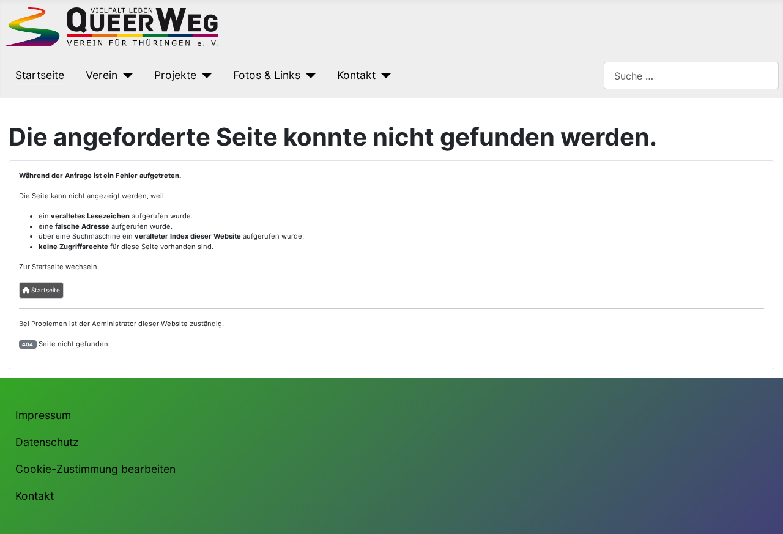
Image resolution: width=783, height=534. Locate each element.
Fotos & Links (266, 75)
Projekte (175, 75)
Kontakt (356, 75)
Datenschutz (47, 442)
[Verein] (125, 75)
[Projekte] (204, 75)
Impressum (43, 415)
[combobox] (691, 75)
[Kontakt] (383, 75)
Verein (101, 75)
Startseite (39, 75)
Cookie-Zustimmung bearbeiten (95, 468)
